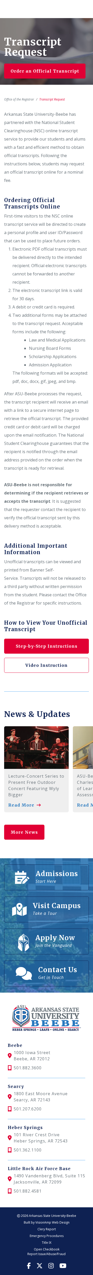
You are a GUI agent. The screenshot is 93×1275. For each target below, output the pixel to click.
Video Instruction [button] (46, 665)
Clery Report (46, 1229)
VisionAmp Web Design (52, 1222)
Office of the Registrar (19, 99)
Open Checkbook (46, 1249)
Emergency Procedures (47, 1236)
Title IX (46, 1242)
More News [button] (24, 832)
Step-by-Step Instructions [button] (47, 646)
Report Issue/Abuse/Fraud (46, 1254)
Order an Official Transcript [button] (45, 71)
